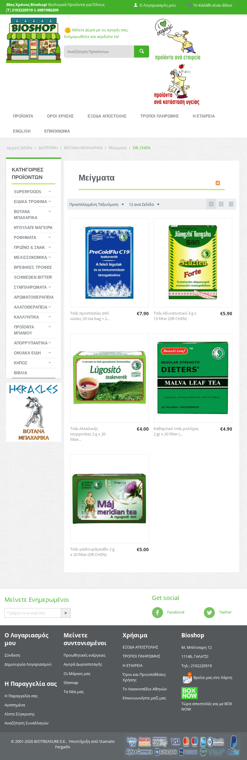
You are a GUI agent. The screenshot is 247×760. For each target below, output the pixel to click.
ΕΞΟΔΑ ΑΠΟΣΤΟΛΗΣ (107, 116)
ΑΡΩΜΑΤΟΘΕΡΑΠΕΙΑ (34, 297)
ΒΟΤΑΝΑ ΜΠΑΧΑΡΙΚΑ (83, 147)
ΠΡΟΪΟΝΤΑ (23, 116)
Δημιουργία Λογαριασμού (28, 664)
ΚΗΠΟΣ (20, 363)
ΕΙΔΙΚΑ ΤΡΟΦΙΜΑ (30, 201)
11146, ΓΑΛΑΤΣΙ (194, 656)
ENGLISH (21, 131)
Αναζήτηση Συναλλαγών (26, 723)
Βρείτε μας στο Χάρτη (212, 677)
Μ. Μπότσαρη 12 (196, 647)
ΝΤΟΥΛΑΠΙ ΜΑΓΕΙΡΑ (33, 227)
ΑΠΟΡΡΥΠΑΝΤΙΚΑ (31, 343)
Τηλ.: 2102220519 (196, 665)
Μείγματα (118, 147)
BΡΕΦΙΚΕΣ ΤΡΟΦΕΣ (33, 267)
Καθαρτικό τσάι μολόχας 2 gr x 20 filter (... (176, 431)
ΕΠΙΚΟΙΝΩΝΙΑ (57, 131)
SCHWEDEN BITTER (33, 277)
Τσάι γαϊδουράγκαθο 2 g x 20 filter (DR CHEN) (92, 551)
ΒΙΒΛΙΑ (20, 373)
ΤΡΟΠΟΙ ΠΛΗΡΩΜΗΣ (159, 116)
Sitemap (71, 682)
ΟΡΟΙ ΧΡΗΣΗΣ (60, 116)
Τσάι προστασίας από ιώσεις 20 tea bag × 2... (90, 315)
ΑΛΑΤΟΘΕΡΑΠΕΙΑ (30, 307)
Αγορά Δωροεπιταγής (83, 664)
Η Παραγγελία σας (21, 696)
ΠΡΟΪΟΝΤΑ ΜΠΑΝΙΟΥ (24, 330)
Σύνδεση (12, 655)
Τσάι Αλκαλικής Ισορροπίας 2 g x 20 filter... (87, 434)
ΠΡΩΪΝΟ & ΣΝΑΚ (29, 247)
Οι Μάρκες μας (77, 673)
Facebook (175, 612)
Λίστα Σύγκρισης (20, 714)
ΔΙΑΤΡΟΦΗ (48, 147)
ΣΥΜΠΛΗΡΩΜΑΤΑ (30, 287)
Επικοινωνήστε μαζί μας (144, 698)
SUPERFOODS (27, 192)
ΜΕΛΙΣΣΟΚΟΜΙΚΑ (30, 257)
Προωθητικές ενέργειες (84, 655)
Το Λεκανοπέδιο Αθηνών (145, 689)
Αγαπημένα (15, 705)
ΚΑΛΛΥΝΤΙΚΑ (26, 317)
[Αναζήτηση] (141, 52)
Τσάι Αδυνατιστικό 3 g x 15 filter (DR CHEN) (175, 315)
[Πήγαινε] (65, 612)
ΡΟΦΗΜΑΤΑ (25, 237)
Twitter (225, 612)
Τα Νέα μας (74, 691)
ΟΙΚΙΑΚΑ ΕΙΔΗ (27, 353)
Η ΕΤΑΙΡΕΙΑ (204, 116)
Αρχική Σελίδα (19, 147)
